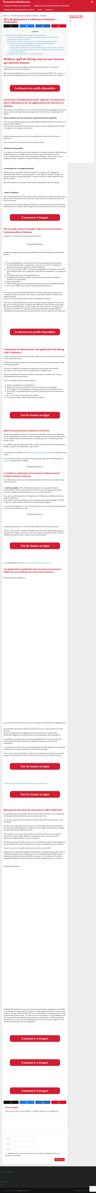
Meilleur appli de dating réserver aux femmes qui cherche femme (25, 35)
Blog (40, 10)
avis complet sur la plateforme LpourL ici (37, 563)
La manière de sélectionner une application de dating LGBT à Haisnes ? (31, 43)
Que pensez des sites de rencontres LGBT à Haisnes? (24, 54)
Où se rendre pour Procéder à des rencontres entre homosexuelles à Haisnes (32, 41)
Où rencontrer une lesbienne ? (17, 6)
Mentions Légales (6, 1172)
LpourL (6, 460)
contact (49, 10)
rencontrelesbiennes (9, 1190)
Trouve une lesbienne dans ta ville (19, 10)
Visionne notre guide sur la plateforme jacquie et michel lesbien (25, 783)
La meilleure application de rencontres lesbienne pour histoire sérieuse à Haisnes (36, 47)
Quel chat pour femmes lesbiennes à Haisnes (25, 45)
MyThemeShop (88, 1190)
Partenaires (4, 1181)
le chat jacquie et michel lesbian (39, 452)
